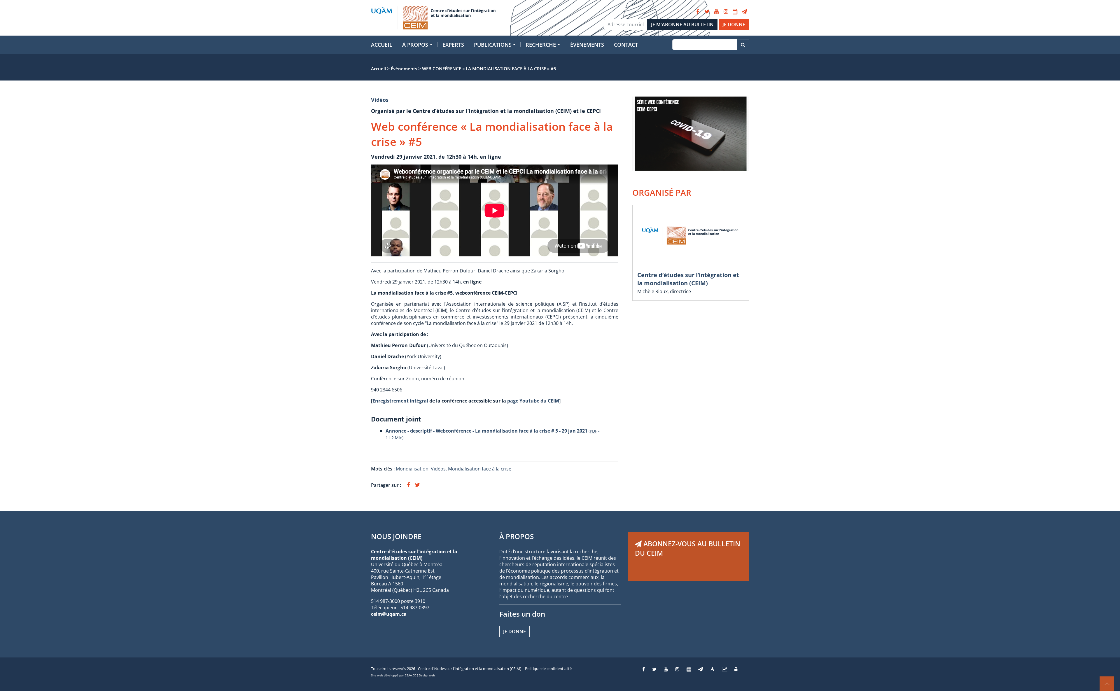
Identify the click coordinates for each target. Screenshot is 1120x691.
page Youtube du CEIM (533, 401)
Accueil (381, 44)
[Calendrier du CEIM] (735, 11)
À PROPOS (516, 536)
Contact (626, 44)
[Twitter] (707, 11)
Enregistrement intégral (400, 401)
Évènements (587, 44)
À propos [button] (415, 44)
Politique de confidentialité (548, 668)
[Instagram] (725, 11)
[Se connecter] (735, 669)
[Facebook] (697, 11)
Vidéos (379, 99)
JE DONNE (733, 24)
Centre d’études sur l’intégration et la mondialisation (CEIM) (688, 279)
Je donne (514, 631)
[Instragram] (677, 669)
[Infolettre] (744, 11)
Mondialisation (412, 469)
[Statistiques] (724, 669)
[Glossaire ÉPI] (712, 669)
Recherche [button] (541, 44)
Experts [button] (453, 44)
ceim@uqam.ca (389, 614)
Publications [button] (493, 44)
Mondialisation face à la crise (479, 469)
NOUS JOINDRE (396, 536)
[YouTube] (716, 11)
